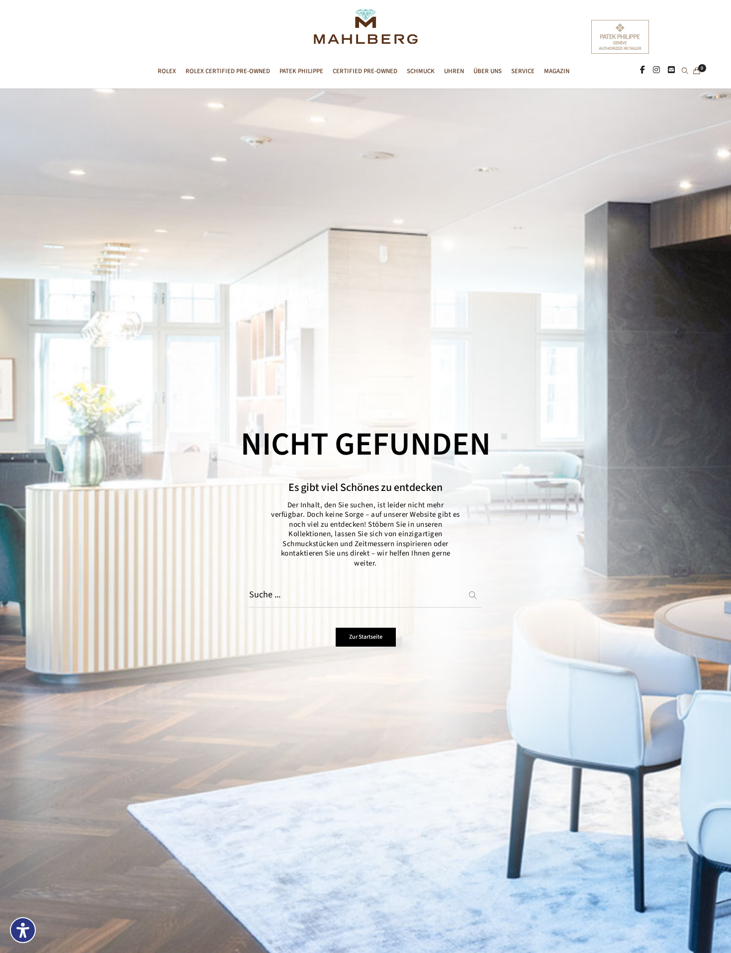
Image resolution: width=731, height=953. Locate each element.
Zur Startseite (365, 637)
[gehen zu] (685, 71)
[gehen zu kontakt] (671, 70)
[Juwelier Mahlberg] (365, 38)
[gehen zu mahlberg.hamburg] (642, 70)
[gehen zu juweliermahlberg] (656, 70)
